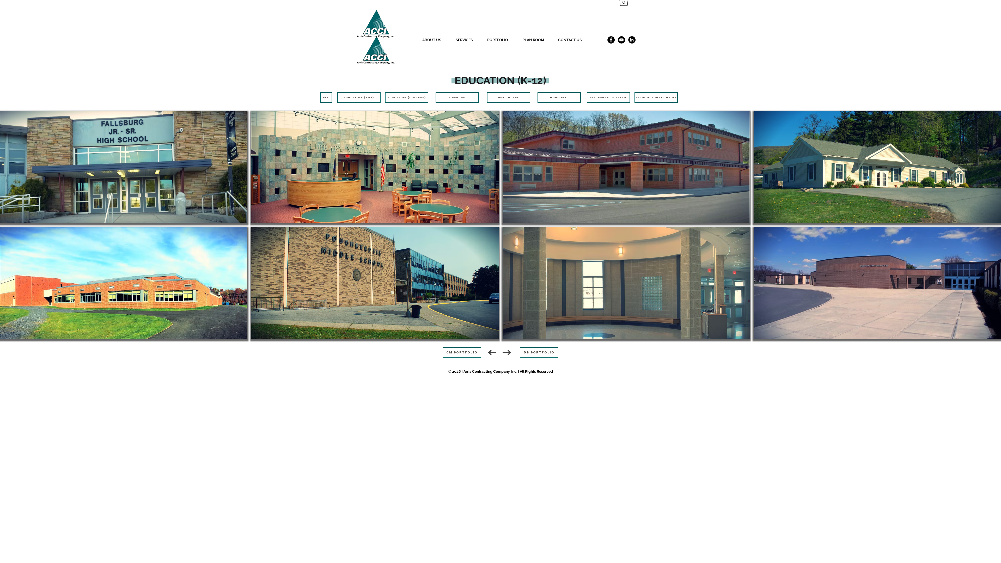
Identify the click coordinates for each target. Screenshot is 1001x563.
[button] (436, 39)
